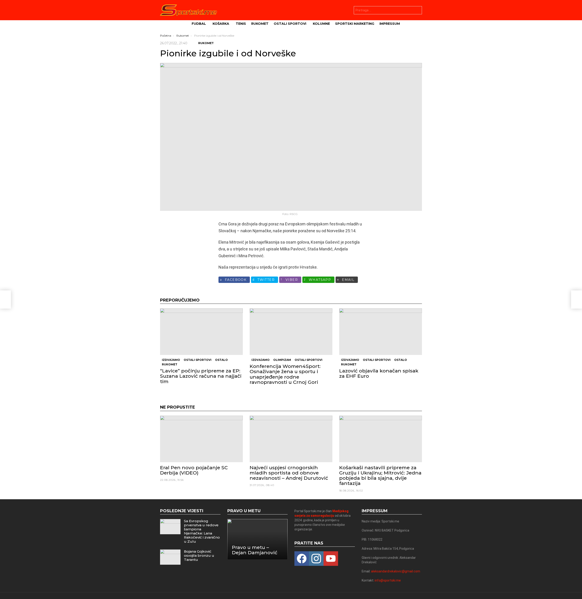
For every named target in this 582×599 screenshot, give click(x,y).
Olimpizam (282, 360)
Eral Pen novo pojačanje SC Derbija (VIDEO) (194, 470)
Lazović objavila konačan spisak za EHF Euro (378, 373)
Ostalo (221, 360)
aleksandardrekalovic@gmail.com (395, 571)
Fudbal (199, 24)
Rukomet (259, 24)
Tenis (241, 24)
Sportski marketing (354, 24)
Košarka (221, 24)
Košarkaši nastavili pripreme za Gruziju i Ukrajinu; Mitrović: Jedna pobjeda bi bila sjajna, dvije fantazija (380, 475)
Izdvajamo (171, 360)
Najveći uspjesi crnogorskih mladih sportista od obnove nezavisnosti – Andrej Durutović (289, 473)
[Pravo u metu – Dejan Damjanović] (257, 539)
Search (417, 10)
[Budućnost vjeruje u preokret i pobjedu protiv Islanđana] (5, 299)
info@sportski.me (388, 580)
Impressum (389, 24)
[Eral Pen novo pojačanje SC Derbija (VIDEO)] (201, 439)
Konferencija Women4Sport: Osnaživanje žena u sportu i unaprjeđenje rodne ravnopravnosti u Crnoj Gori (285, 374)
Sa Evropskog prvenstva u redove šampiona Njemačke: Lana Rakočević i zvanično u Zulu (202, 531)
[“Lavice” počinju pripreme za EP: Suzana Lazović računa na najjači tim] (201, 331)
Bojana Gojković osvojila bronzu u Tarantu (199, 555)
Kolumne (321, 24)
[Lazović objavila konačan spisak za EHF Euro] (380, 331)
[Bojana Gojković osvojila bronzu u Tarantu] (170, 557)
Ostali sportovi (290, 24)
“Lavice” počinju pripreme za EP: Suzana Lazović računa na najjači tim (200, 376)
